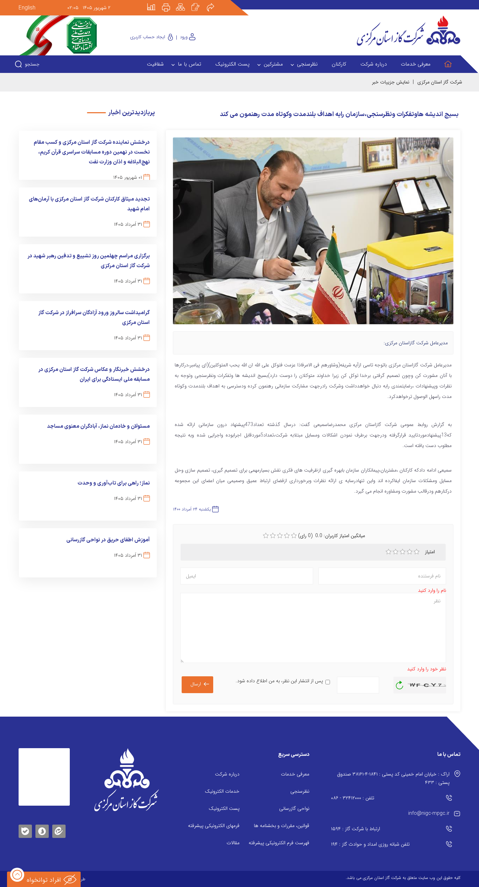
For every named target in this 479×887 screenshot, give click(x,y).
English (27, 8)
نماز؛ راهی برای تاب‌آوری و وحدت (113, 483)
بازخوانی (399, 683)
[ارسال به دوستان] (214, 2)
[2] (395, 552)
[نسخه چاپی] (170, 2)
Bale (25, 830)
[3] (402, 552)
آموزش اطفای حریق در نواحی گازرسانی (108, 540)
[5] (416, 552)
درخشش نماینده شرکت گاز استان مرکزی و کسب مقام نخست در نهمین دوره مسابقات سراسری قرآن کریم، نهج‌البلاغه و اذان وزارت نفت (92, 152)
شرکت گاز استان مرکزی (439, 82)
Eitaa (59, 826)
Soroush (42, 830)
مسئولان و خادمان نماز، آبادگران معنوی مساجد (98, 426)
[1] (388, 552)
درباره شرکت (227, 774)
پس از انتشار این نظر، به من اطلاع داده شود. (279, 680)
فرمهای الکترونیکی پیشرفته (214, 826)
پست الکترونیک (224, 808)
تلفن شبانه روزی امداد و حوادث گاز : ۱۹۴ (370, 844)
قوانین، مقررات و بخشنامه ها (281, 826)
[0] (266, 536)
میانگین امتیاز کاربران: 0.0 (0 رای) (331, 536)
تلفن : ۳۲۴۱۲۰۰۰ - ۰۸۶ (352, 798)
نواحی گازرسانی (294, 808)
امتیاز (430, 552)
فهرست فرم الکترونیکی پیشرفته (279, 843)
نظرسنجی (299, 791)
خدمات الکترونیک (222, 791)
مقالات (233, 843)
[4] (409, 552)
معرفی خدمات (295, 774)
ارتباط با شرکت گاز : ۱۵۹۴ (355, 829)
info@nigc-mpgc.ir (429, 813)
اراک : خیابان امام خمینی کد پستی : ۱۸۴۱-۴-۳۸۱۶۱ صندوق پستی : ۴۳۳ (393, 778)
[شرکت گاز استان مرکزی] (126, 779)
